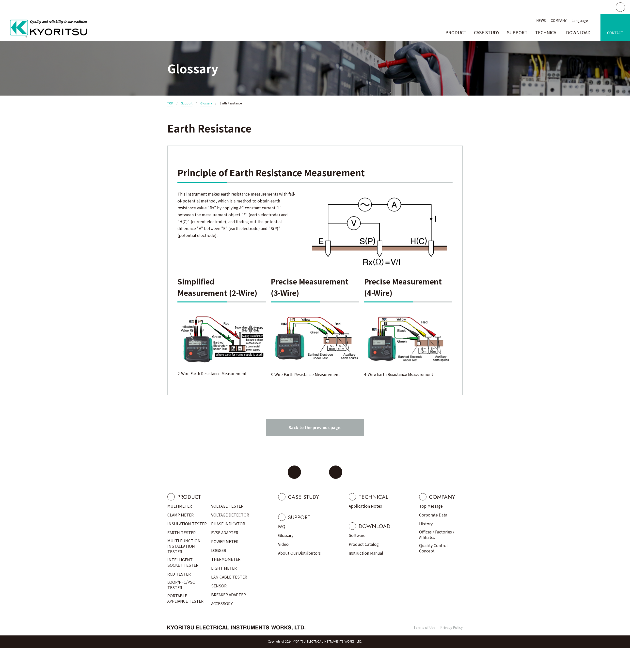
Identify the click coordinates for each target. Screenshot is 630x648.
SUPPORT (517, 32)
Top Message (431, 506)
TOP (170, 103)
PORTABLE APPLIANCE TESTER (185, 598)
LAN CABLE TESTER (229, 577)
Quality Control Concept (433, 548)
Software (357, 535)
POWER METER (224, 541)
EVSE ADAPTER (224, 532)
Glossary (206, 103)
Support (186, 103)
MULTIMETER (179, 506)
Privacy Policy (451, 627)
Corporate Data (433, 514)
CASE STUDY (487, 32)
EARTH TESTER (181, 532)
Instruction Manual (366, 553)
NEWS (541, 20)
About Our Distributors (299, 553)
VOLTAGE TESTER (227, 506)
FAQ (281, 526)
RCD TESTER (179, 574)
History (426, 523)
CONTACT (615, 32)
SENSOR (219, 585)
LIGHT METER (224, 568)
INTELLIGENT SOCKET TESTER (182, 562)
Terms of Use (424, 627)
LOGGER (218, 550)
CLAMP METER (180, 514)
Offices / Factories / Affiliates (436, 534)
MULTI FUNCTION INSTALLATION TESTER (184, 546)
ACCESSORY (222, 603)
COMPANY (559, 20)
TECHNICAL (547, 32)
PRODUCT (456, 32)
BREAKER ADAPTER (228, 594)
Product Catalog (364, 544)
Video (283, 544)
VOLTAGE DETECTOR (230, 514)
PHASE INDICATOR (228, 523)
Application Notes (365, 506)
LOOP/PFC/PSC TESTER (181, 584)
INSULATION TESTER (187, 523)
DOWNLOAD (578, 32)
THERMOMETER (225, 559)
